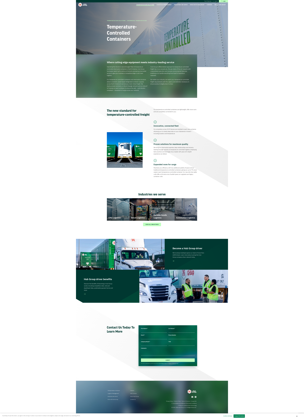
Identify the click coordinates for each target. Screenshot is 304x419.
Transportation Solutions (145, 4)
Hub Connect (133, 393)
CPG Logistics (114, 217)
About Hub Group (220, 4)
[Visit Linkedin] (195, 397)
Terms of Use (177, 401)
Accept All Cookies (239, 416)
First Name (144, 328)
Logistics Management (164, 4)
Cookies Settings (227, 416)
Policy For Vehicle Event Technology (188, 405)
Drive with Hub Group (197, 4)
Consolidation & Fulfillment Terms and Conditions (184, 403)
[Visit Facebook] (192, 397)
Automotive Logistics (185, 217)
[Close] (296, 416)
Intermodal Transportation (137, 20)
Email (143, 335)
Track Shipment (207, 1)
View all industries (152, 224)
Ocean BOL (194, 401)
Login (224, 1)
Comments (143, 348)
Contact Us (133, 399)
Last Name (171, 328)
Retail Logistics (138, 217)
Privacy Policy (164, 363)
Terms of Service (172, 363)
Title (169, 341)
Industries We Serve (181, 4)
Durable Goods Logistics (160, 216)
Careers (209, 4)
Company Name (145, 341)
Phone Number (172, 335)
